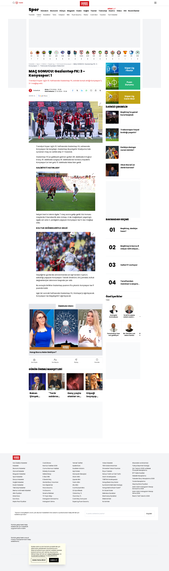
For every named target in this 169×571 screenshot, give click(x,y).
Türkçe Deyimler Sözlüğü (140, 466)
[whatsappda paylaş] (86, 90)
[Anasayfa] (16, 457)
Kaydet (149, 513)
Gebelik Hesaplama (139, 476)
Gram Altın (76, 477)
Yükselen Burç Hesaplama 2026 (143, 478)
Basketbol (46, 15)
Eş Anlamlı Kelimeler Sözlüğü (112, 485)
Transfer (31, 15)
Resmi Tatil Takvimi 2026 (141, 496)
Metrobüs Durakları (108, 493)
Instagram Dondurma (50, 499)
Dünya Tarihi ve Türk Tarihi (111, 474)
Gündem (44, 11)
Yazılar (94, 11)
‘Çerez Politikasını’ (53, 554)
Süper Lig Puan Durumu (81, 501)
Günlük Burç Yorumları (50, 482)
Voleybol (61, 15)
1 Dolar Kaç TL (77, 493)
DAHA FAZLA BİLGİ (39, 560)
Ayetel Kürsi (76, 466)
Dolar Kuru (16, 496)
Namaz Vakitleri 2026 (50, 466)
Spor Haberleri (17, 477)
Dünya (62, 11)
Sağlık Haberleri (18, 482)
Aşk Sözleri (76, 471)
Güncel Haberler (18, 471)
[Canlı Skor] (123, 97)
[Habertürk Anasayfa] (84, 3)
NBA (68, 15)
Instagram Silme (48, 501)
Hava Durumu (47, 488)
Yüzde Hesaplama (138, 481)
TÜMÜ (108, 300)
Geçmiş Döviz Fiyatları (140, 484)
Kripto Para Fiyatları (19, 501)
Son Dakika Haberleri (20, 463)
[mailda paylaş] (91, 90)
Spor (34, 10)
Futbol (39, 15)
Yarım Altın (76, 482)
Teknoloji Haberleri (19, 488)
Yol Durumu (47, 490)
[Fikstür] (123, 69)
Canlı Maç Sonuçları (80, 499)
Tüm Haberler (112, 15)
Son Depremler (48, 485)
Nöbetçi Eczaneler (49, 471)
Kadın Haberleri (18, 485)
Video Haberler (107, 463)
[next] (101, 386)
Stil (125, 11)
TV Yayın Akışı (47, 496)
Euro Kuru (16, 499)
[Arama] (13, 3)
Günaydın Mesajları (79, 474)
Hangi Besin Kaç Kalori (110, 482)
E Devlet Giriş (47, 479)
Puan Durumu (76, 15)
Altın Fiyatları (17, 493)
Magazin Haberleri (19, 474)
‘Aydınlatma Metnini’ (38, 556)
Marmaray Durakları (109, 496)
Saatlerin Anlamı (78, 468)
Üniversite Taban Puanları (111, 468)
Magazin (71, 11)
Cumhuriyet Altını (78, 488)
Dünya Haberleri (18, 479)
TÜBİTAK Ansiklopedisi (109, 479)
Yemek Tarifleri (78, 463)
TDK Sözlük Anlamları (109, 466)
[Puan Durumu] (123, 83)
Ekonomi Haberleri (19, 468)
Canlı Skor (93, 15)
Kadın (79, 11)
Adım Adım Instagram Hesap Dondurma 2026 (142, 488)
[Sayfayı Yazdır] (95, 90)
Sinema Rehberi (48, 493)
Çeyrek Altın (76, 479)
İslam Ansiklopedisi (109, 477)
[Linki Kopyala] (100, 90)
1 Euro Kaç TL (77, 496)
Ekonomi (54, 11)
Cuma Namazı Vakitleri (51, 468)
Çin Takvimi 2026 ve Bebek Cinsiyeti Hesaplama (141, 469)
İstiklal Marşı (47, 474)
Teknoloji (103, 11)
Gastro (112, 11)
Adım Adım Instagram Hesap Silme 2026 (142, 492)
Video (119, 11)
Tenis (54, 15)
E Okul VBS (46, 477)
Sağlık (86, 11)
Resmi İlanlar (133, 11)
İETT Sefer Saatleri (138, 473)
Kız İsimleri (106, 501)
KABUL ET (53, 560)
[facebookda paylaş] (72, 90)
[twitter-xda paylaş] (77, 90)
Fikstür (86, 15)
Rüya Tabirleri (107, 471)
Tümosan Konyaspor (64, 64)
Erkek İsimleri (106, 499)
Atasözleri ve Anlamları (140, 463)
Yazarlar (103, 15)
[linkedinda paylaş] (82, 90)
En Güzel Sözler (107, 490)
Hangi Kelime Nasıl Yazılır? (111, 488)
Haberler (31, 64)
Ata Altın (75, 485)
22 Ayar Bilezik (77, 490)
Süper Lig (51, 64)
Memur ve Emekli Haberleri (22, 490)
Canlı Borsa (47, 463)
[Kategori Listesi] (155, 3)
